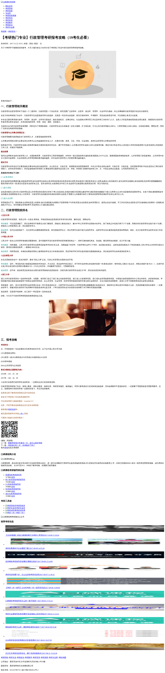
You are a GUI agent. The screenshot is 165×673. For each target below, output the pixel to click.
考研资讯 (9, 18)
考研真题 (9, 11)
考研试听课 (20, 510)
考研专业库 (20, 508)
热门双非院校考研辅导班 (15, 480)
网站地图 (62, 657)
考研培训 (11, 409)
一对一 (21, 413)
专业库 (8, 13)
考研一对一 (20, 513)
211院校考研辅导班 (13, 484)
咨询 (13, 477)
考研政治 (9, 25)
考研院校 (9, 8)
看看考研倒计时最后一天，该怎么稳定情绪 (25, 443)
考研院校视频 (10, 15)
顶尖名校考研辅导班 (13, 494)
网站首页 (9, 6)
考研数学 (9, 23)
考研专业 (12, 657)
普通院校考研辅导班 (13, 475)
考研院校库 (20, 506)
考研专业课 (9, 27)
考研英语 (9, 20)
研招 (6, 448)
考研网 (3, 31)
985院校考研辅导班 (13, 489)
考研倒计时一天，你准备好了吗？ (21, 445)
